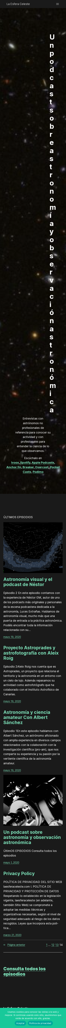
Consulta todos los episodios (24, 971)
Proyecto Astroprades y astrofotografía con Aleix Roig (31, 653)
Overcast (41, 467)
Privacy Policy (19, 873)
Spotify (25, 462)
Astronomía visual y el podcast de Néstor (27, 582)
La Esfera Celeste (18, 4)
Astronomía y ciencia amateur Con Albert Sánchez (26, 717)
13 (57, 944)
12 (52, 944)
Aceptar (20, 1023)
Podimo (38, 471)
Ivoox (15, 462)
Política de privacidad (40, 1023)
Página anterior (14, 944)
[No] (62, 1018)
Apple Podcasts (43, 462)
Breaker (28, 467)
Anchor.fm (13, 467)
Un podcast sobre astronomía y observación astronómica (32, 837)
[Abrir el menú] (57, 4)
